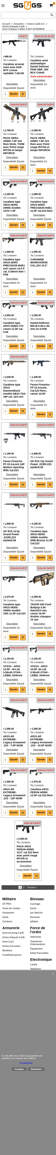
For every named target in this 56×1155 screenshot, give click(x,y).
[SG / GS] (27, 5)
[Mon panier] (51, 5)
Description (12, 84)
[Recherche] (52, 15)
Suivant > (32, 887)
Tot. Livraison (10, 60)
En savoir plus (26, 1063)
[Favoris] (23, 94)
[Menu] (3, 6)
